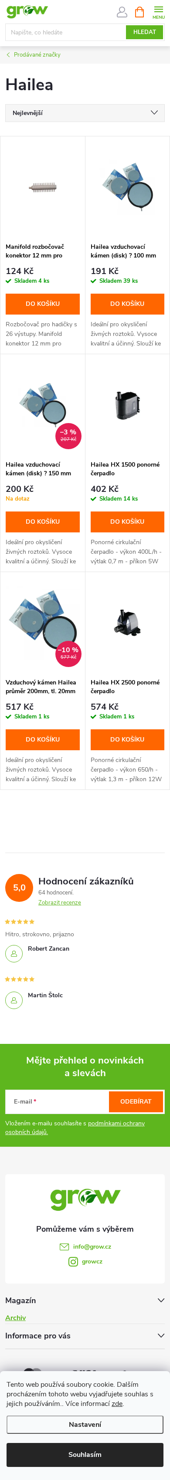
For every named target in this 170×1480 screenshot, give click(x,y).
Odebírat (136, 1101)
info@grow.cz (92, 1247)
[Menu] (158, 11)
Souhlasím (85, 1455)
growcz (92, 1261)
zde (117, 1404)
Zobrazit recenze (59, 903)
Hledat (144, 32)
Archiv (15, 1317)
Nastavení (85, 1424)
